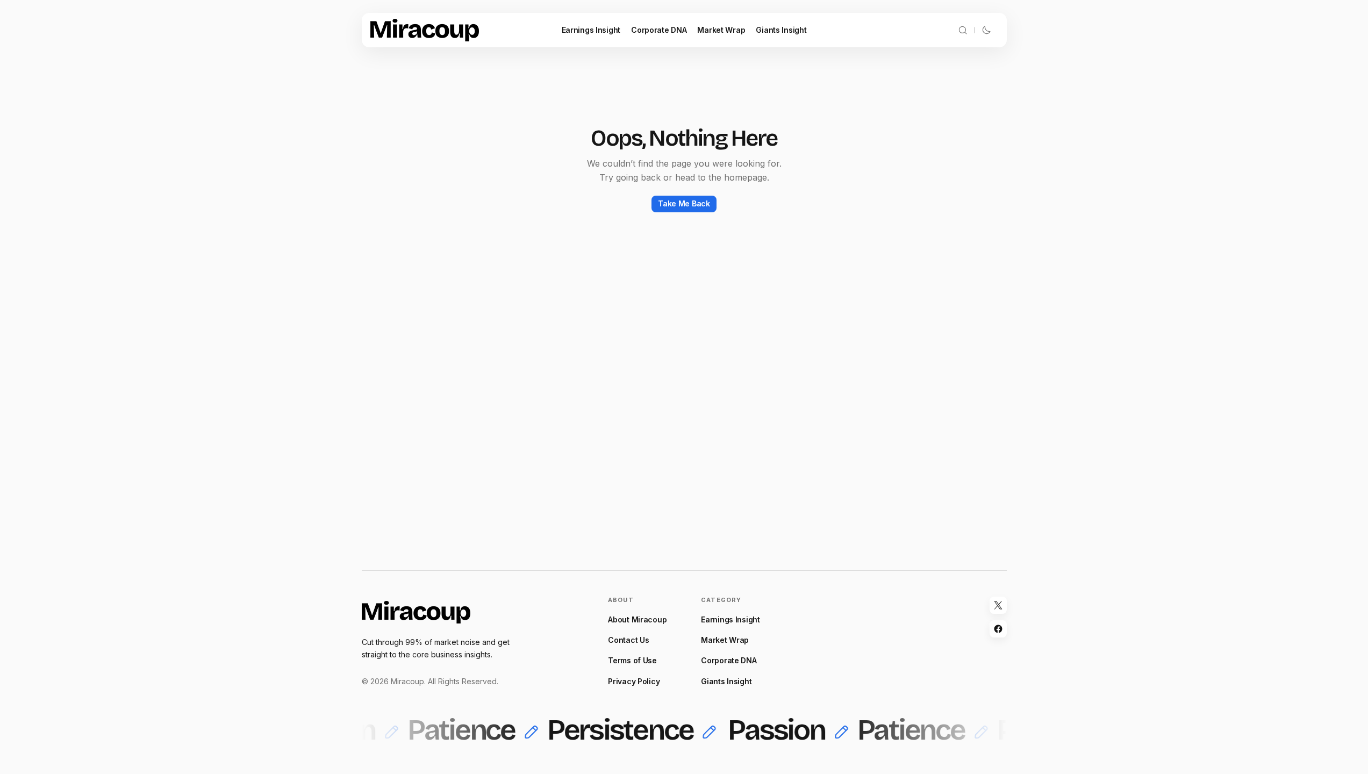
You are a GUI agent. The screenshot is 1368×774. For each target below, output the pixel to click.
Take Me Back (684, 203)
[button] (963, 30)
